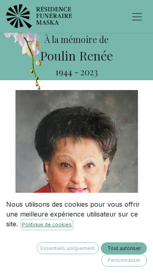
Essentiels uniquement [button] (67, 248)
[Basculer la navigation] (137, 16)
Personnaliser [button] (124, 260)
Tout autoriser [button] (124, 248)
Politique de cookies (47, 224)
